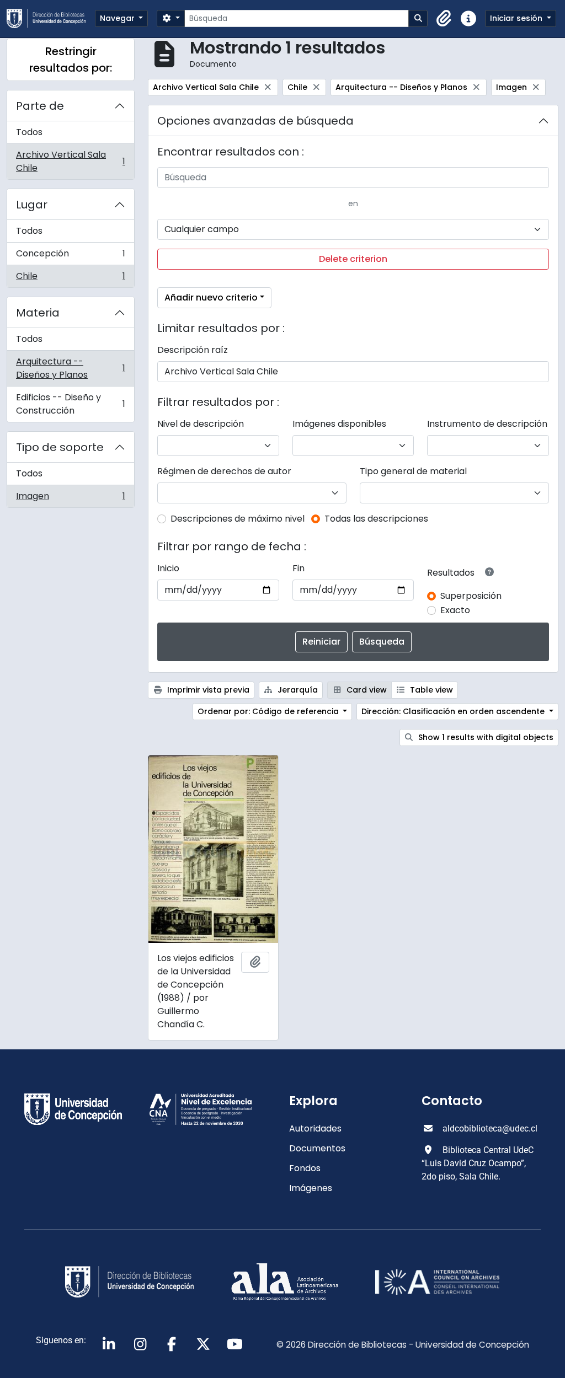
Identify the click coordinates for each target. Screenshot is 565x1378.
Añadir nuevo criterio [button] (211, 297)
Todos (29, 132)
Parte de (40, 106)
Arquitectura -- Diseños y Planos (70, 368)
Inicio (168, 568)
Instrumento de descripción (487, 423)
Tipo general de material (413, 471)
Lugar (31, 204)
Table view (430, 689)
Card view (365, 689)
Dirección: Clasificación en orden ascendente (454, 711)
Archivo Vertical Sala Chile (70, 161)
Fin (298, 568)
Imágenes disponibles (339, 423)
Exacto (455, 610)
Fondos (305, 1168)
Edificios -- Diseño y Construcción (70, 404)
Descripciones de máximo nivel (237, 518)
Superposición (471, 595)
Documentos (317, 1148)
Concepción (70, 256)
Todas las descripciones (376, 518)
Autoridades (315, 1128)
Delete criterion (353, 259)
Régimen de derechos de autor (224, 471)
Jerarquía (296, 689)
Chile (70, 278)
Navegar (118, 18)
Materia (38, 312)
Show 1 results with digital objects (484, 737)
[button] (444, 19)
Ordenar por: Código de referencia (269, 711)
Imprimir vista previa (207, 689)
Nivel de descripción (200, 423)
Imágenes (310, 1188)
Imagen (70, 498)
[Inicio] (51, 18)
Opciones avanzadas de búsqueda (255, 120)
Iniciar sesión (517, 18)
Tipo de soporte (60, 447)
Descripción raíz (192, 350)
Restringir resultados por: (70, 60)
